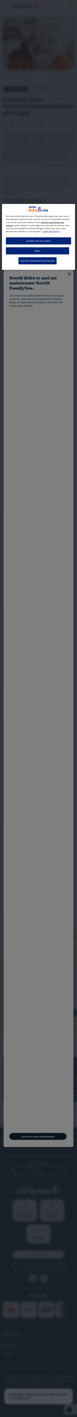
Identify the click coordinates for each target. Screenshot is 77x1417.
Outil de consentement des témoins (37, 260)
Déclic (37, 250)
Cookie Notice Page (51, 231)
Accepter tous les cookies (38, 240)
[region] (38, 237)
